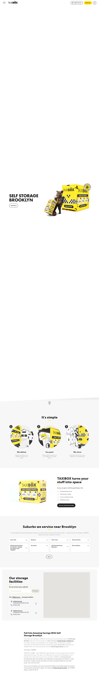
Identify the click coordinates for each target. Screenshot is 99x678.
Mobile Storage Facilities (60, 668)
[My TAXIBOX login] (94, 2)
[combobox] (21, 591)
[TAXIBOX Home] (13, 2)
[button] (4, 3)
